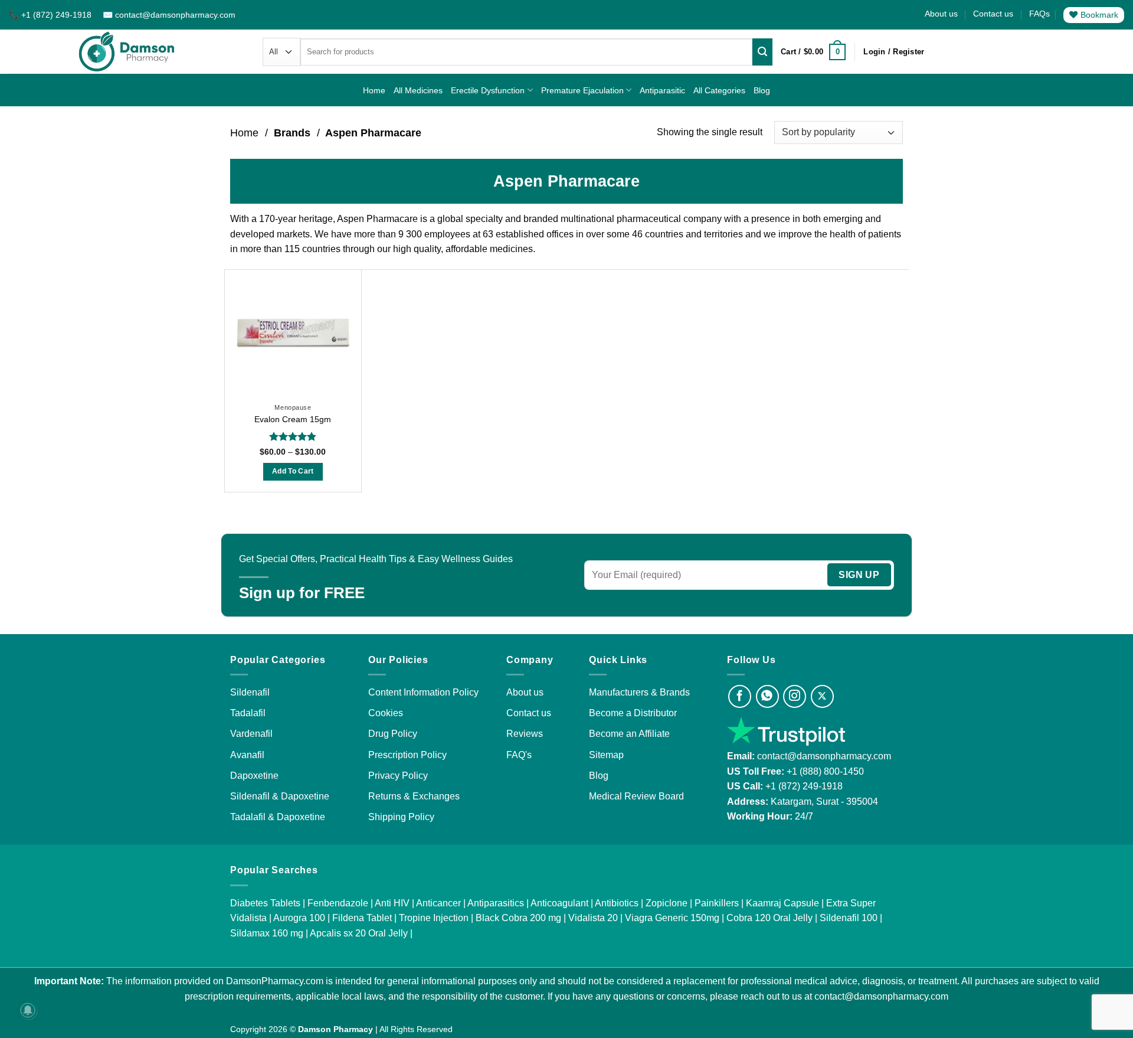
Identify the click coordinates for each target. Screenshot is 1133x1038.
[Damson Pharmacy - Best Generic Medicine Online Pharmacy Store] (126, 52)
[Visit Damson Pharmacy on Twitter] (822, 696)
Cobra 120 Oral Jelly (769, 918)
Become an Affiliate (629, 734)
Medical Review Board (636, 796)
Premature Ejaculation (582, 90)
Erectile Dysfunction (488, 90)
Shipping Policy (401, 817)
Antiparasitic (662, 90)
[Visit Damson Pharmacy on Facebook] (739, 696)
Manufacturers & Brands (639, 692)
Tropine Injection (434, 918)
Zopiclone (666, 903)
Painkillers (717, 903)
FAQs (1039, 13)
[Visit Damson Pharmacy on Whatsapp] (767, 696)
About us (941, 13)
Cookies (385, 713)
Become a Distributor (633, 713)
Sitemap (606, 755)
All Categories (719, 90)
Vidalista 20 (593, 918)
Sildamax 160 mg (266, 933)
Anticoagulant (559, 903)
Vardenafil (251, 734)
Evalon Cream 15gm (292, 419)
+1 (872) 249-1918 (804, 786)
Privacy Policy (398, 776)
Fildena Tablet (362, 918)
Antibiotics (616, 903)
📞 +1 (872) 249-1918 (51, 14)
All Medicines (418, 90)
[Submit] (762, 52)
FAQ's (519, 755)
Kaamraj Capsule (782, 903)
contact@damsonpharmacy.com (823, 756)
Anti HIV (392, 903)
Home (374, 90)
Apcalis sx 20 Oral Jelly (359, 933)
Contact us (993, 13)
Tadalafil (248, 713)
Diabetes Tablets (265, 903)
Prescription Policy (407, 755)
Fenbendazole (337, 903)
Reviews (524, 734)
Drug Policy (392, 734)
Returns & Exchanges (414, 796)
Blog (762, 90)
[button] (813, 51)
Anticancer (438, 903)
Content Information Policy (423, 692)
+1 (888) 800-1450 (825, 771)
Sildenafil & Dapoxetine (279, 796)
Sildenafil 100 (848, 918)
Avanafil (247, 755)
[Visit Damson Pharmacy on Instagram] (794, 696)
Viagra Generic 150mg (672, 918)
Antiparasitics (495, 903)
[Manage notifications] (27, 1010)
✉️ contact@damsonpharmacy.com (169, 14)
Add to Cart (293, 471)
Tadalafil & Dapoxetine (277, 817)
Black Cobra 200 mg (518, 918)
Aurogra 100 (299, 918)
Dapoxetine (254, 776)
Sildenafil (250, 692)
